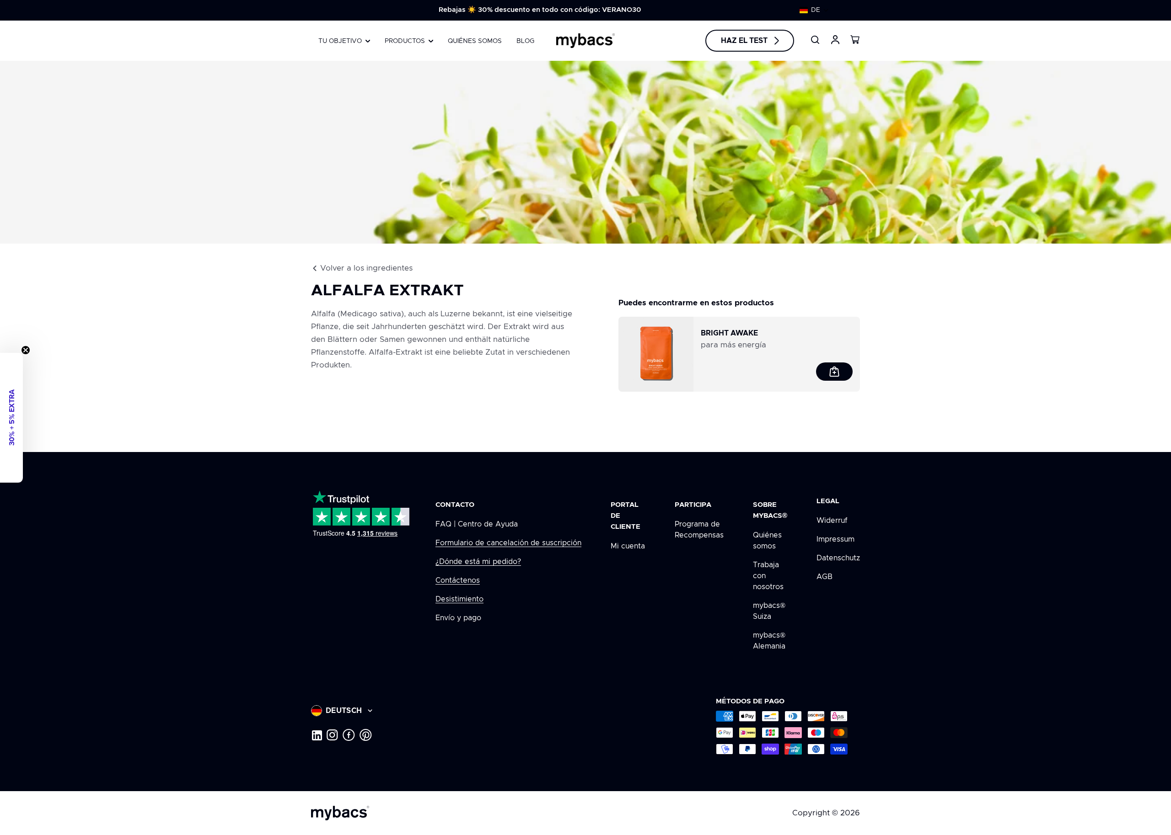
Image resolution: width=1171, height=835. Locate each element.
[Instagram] (332, 734)
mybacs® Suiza (769, 611)
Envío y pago (458, 618)
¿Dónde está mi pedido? (478, 561)
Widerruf (832, 520)
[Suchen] (815, 40)
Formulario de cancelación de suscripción (508, 543)
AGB (824, 576)
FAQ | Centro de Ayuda (476, 524)
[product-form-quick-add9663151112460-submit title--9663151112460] (834, 371)
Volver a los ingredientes (366, 268)
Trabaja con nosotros (768, 575)
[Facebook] (349, 735)
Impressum (835, 539)
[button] (814, 10)
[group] (539, 10)
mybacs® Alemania (769, 641)
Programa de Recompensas (699, 530)
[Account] (835, 40)
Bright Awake (729, 333)
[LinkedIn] (316, 734)
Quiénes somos (767, 541)
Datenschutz (838, 558)
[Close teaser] (25, 350)
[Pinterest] (366, 735)
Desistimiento (459, 599)
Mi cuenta (628, 546)
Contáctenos (457, 580)
